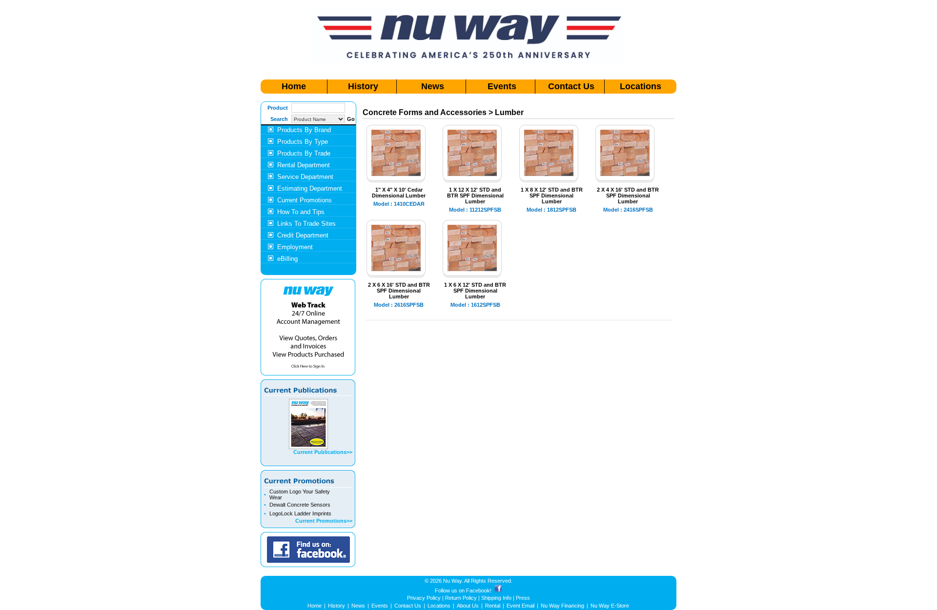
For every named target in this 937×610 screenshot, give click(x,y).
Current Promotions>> (323, 521)
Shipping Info (496, 598)
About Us (468, 606)
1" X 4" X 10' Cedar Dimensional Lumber (399, 192)
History (363, 86)
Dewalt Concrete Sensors (299, 505)
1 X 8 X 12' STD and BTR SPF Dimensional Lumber (552, 195)
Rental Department (303, 165)
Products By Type (302, 141)
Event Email (520, 606)
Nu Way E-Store (610, 606)
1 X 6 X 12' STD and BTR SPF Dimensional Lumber (475, 290)
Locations (640, 86)
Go (351, 119)
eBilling (287, 258)
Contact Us (571, 86)
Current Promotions (304, 200)
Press (523, 598)
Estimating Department (309, 188)
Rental (492, 606)
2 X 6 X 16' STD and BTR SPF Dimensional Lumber (399, 290)
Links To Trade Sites (306, 223)
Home (294, 86)
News (432, 86)
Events (502, 86)
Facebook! (478, 590)
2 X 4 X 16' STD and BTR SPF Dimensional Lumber (628, 195)
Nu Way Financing (562, 606)
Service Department (305, 176)
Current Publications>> (322, 452)
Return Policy (461, 598)
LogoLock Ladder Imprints (300, 513)
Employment (295, 247)
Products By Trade (303, 153)
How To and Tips (301, 212)
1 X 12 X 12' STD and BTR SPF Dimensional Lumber (475, 195)
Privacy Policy (424, 598)
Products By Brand (304, 130)
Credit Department (302, 235)
